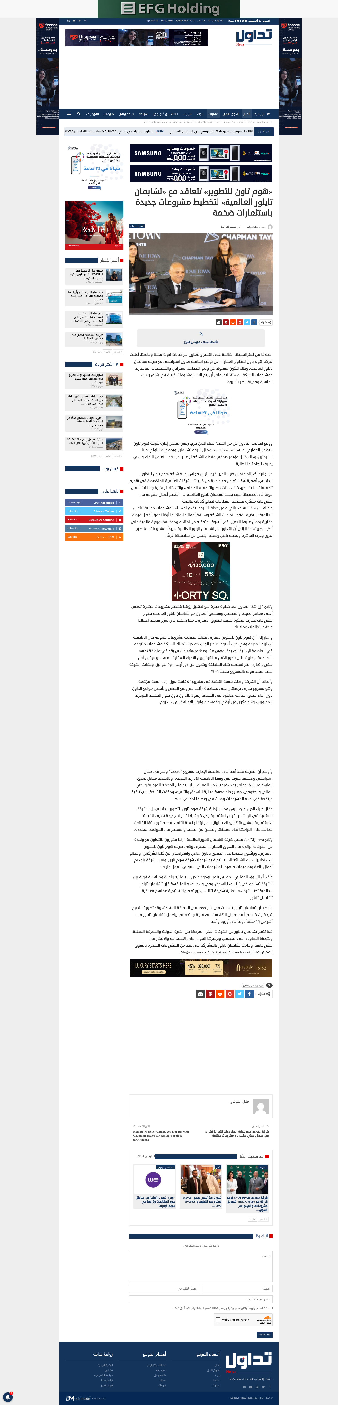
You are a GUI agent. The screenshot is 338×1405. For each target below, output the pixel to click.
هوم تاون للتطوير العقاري (253, 985)
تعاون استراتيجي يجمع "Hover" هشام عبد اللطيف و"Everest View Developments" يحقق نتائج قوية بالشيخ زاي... (220, 131)
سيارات (187, 114)
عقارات (213, 114)
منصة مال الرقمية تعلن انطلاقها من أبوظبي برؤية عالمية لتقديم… (86, 274)
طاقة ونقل (126, 114)
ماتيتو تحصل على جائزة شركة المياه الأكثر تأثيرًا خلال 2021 (85, 441)
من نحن (201, 20)
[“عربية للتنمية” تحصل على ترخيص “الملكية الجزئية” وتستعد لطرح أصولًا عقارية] (114, 339)
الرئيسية (259, 114)
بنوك (200, 114)
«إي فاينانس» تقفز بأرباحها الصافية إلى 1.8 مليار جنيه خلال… (85, 296)
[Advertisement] (169, 76)
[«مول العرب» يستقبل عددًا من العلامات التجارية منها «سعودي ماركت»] (114, 422)
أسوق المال (231, 114)
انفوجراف (92, 114)
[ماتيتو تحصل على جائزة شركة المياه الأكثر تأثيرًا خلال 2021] (114, 444)
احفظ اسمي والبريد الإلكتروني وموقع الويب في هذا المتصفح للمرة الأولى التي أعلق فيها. (221, 1308)
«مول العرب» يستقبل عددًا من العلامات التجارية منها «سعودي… (85, 421)
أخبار (247, 114)
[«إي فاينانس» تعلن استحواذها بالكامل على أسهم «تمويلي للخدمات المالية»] (114, 318)
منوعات (109, 114)
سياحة (143, 114)
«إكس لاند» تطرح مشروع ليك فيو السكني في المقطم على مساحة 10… (85, 400)
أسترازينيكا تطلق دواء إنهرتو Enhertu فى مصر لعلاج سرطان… (86, 378)
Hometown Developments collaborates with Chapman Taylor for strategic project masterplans (161, 1136)
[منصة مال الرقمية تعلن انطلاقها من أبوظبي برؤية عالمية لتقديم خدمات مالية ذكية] (114, 275)
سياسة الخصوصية (185, 20)
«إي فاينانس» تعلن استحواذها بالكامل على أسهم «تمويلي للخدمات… (86, 317)
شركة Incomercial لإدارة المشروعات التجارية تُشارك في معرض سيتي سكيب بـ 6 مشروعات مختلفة (237, 1134)
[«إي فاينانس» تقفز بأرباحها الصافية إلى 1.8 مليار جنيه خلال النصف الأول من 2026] (114, 296)
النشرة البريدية (215, 20)
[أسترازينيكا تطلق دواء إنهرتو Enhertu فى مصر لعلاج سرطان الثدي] (114, 379)
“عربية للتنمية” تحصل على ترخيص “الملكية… (86, 337)
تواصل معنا (167, 20)
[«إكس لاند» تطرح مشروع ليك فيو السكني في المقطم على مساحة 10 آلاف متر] (114, 401)
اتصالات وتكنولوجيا (165, 114)
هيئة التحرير (152, 20)
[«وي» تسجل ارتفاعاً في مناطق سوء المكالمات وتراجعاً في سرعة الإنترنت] (154, 1179)
